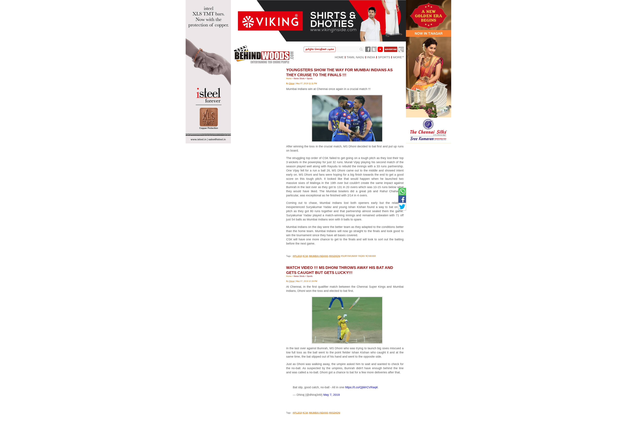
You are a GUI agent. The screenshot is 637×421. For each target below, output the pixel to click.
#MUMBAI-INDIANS (318, 256)
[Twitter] (374, 49)
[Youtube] (380, 49)
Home (289, 78)
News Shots (299, 78)
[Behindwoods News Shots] (264, 54)
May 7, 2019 (331, 394)
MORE (397, 57)
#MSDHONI (334, 256)
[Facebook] (368, 49)
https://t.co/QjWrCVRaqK (361, 387)
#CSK (305, 256)
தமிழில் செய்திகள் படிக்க (319, 49)
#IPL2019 (297, 256)
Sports (310, 78)
